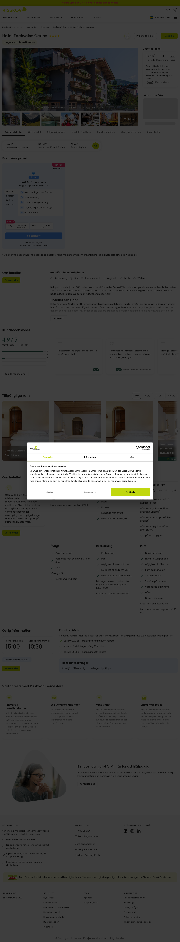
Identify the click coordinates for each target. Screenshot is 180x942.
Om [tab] (132, 457)
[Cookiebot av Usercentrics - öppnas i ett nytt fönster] (138, 448)
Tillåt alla (130, 492)
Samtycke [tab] (48, 457)
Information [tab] (90, 457)
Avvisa (49, 492)
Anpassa (88, 492)
